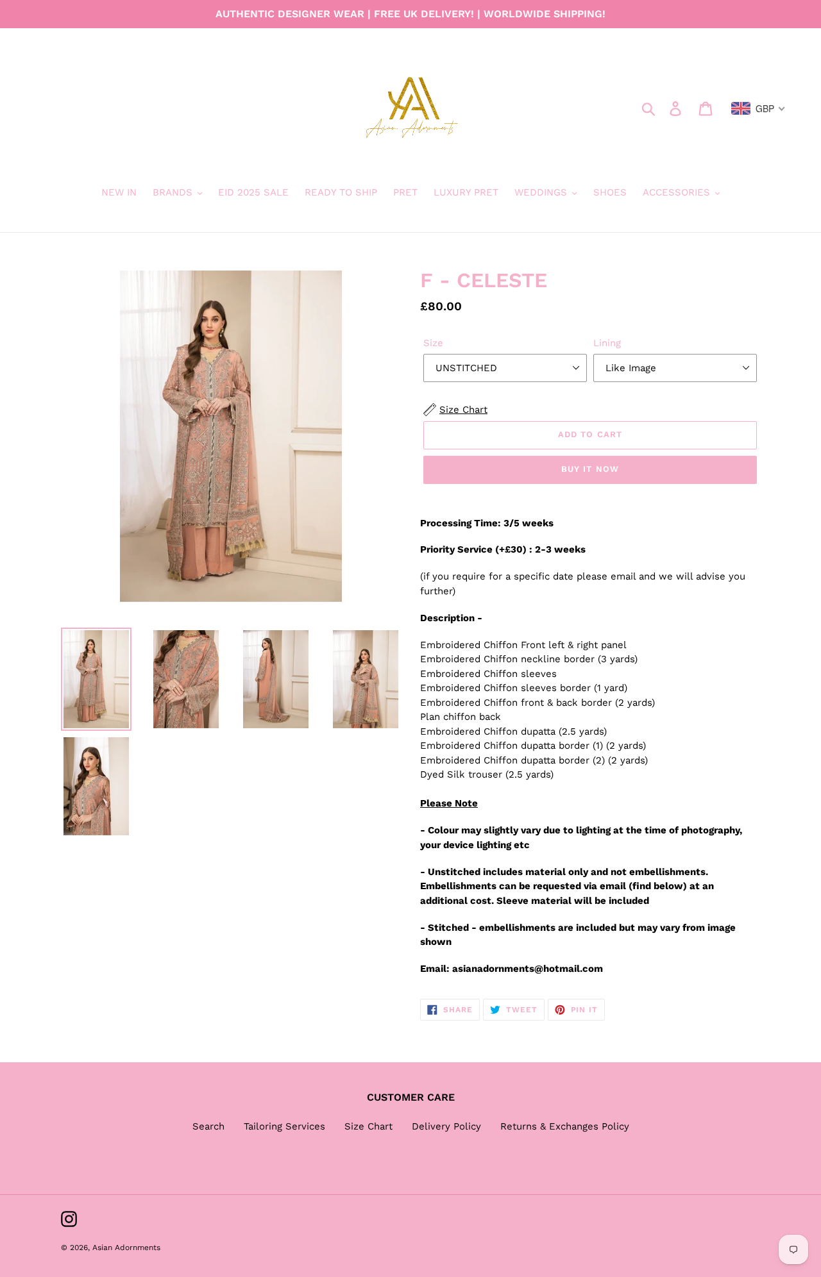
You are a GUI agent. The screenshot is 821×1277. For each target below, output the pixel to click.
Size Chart (368, 1126)
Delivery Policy (446, 1126)
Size (433, 343)
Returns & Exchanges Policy (564, 1126)
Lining (607, 343)
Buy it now (589, 469)
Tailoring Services (284, 1126)
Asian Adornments (126, 1247)
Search (208, 1126)
